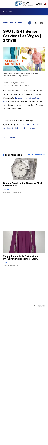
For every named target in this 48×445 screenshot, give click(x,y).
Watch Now (40, 4)
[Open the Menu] (4, 4)
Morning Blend (13, 22)
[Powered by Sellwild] (41, 306)
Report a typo (9, 137)
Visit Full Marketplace (36, 155)
